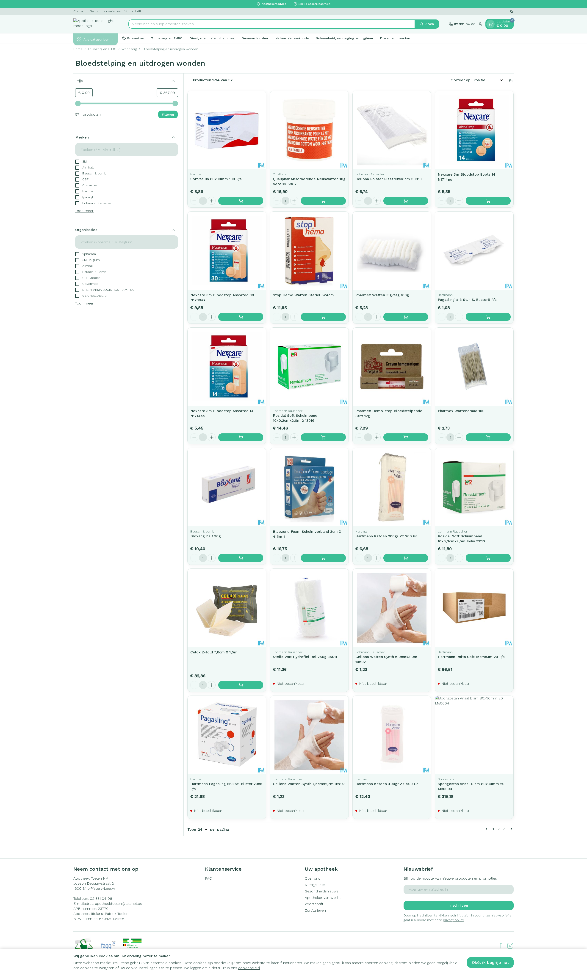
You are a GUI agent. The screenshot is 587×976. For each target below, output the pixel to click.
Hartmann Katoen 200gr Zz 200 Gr (386, 536)
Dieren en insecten (395, 38)
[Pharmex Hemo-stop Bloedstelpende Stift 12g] (392, 367)
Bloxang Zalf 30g (205, 536)
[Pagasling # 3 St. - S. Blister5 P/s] (474, 251)
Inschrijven (458, 905)
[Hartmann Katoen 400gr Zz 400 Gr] (392, 735)
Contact (79, 11)
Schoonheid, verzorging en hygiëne (344, 38)
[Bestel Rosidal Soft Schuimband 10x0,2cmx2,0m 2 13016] (323, 437)
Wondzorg (129, 49)
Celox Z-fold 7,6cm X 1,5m (214, 652)
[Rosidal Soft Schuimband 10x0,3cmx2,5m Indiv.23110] (474, 487)
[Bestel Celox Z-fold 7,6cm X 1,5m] (240, 685)
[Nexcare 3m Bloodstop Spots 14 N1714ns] (474, 130)
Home (78, 49)
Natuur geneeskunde (292, 38)
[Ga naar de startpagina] (96, 24)
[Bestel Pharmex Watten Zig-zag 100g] (405, 317)
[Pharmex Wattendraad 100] (474, 367)
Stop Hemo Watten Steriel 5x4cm (303, 295)
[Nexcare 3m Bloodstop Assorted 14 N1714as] (227, 367)
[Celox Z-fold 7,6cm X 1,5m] (227, 608)
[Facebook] (500, 945)
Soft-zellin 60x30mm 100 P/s (215, 179)
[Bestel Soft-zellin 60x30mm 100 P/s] (240, 201)
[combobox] (271, 24)
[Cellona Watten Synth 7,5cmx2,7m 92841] (309, 735)
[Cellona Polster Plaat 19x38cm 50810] (392, 130)
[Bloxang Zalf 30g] (227, 487)
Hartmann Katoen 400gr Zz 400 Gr (386, 784)
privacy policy (453, 920)
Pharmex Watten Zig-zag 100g (382, 295)
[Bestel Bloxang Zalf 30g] (240, 558)
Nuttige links (315, 885)
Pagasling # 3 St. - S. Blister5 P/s (467, 299)
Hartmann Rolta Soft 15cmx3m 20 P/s (471, 657)
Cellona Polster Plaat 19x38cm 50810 (388, 179)
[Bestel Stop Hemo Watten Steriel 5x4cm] (323, 317)
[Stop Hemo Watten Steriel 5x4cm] (309, 251)
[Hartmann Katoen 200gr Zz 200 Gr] (392, 487)
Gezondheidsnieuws (105, 11)
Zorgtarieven (315, 910)
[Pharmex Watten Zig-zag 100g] (392, 251)
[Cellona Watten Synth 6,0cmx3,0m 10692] (392, 608)
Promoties (135, 38)
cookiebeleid (249, 968)
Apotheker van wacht (323, 897)
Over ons (312, 878)
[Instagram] (510, 945)
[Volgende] (510, 829)
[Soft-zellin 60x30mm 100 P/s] (227, 130)
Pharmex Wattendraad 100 (461, 411)
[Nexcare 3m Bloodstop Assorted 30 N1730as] (227, 251)
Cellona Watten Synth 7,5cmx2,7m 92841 (309, 784)
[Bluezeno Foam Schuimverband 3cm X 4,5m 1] (309, 487)
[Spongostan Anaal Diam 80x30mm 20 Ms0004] (474, 735)
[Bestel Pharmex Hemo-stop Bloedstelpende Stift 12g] (405, 437)
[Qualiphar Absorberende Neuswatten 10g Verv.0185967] (309, 130)
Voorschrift (133, 11)
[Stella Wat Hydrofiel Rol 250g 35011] (309, 608)
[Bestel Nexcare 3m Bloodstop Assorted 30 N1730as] (240, 317)
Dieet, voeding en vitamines (212, 38)
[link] (487, 829)
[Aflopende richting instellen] (511, 80)
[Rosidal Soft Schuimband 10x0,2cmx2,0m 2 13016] (309, 367)
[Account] (480, 24)
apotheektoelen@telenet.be (118, 903)
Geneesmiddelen (254, 38)
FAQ (208, 878)
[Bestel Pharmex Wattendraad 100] (488, 437)
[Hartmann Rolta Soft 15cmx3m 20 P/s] (474, 608)
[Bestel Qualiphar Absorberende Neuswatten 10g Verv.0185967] (323, 201)
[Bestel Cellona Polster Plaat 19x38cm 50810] (405, 201)
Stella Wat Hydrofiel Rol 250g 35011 (305, 657)
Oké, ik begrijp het (490, 962)
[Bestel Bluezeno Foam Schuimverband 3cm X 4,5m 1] (323, 558)
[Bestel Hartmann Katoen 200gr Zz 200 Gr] (405, 558)
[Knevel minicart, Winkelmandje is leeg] (490, 24)
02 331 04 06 (101, 898)
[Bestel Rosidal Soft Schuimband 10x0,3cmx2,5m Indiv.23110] (488, 558)
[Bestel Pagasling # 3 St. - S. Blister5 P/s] (488, 317)
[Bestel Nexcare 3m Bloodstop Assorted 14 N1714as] (240, 437)
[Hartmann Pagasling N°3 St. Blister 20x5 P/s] (227, 735)
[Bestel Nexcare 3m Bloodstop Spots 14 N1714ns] (488, 201)
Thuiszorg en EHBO (166, 38)
